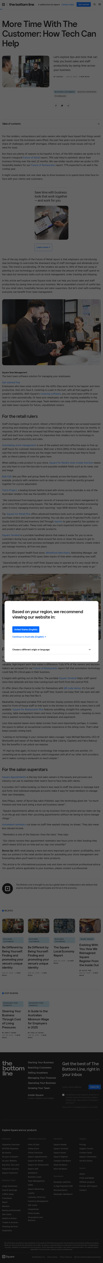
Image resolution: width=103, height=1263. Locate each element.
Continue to (29, 637)
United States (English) (25, 629)
